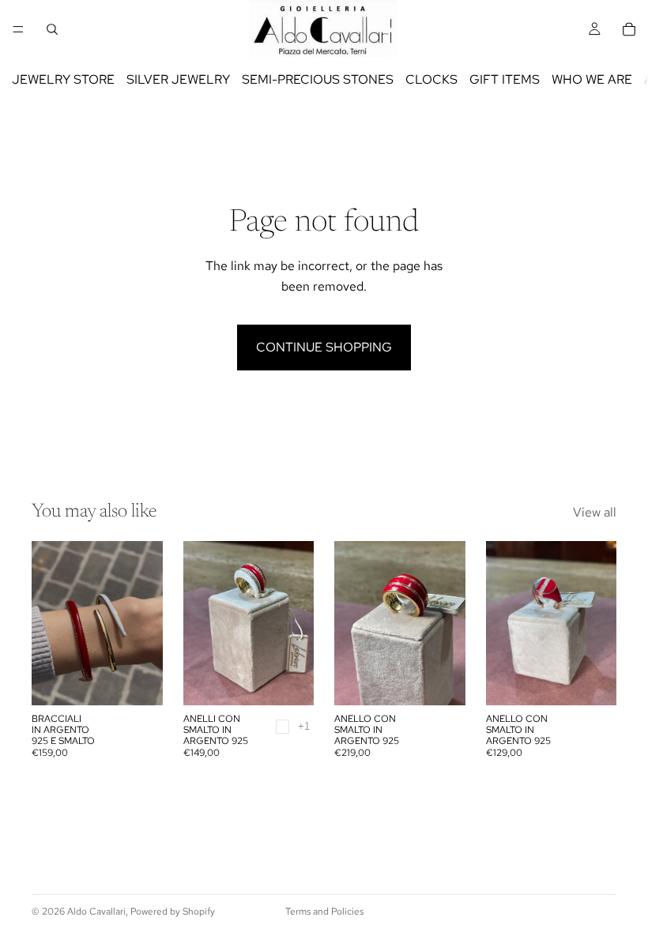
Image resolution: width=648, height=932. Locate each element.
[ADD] (441, 681)
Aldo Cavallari (96, 911)
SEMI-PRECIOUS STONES (318, 79)
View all (594, 512)
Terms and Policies (324, 911)
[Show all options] (304, 726)
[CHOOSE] (138, 681)
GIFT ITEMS (504, 79)
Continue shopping (324, 347)
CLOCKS (431, 79)
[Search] (52, 29)
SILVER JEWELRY (178, 79)
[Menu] (18, 29)
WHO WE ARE (592, 79)
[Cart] (629, 29)
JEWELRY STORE (63, 79)
